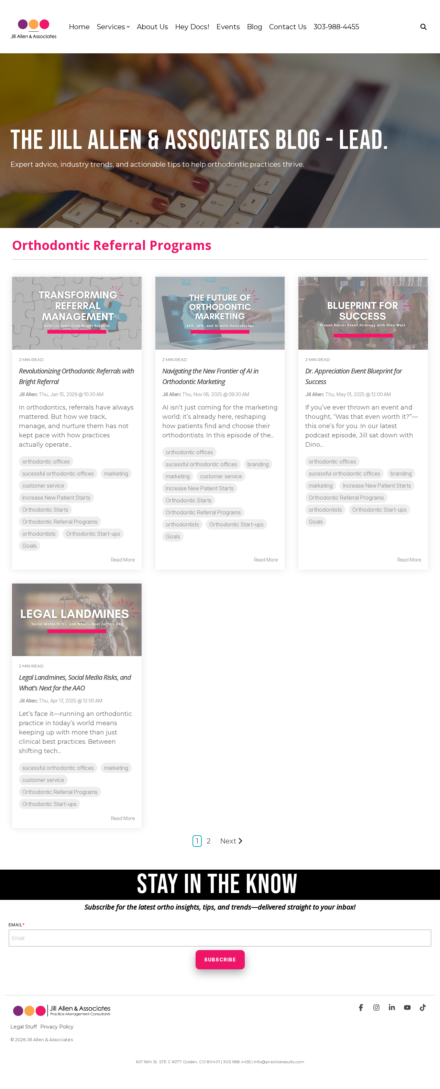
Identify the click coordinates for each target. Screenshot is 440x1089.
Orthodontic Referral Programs (60, 521)
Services (111, 27)
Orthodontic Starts (45, 509)
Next (228, 841)
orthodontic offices (46, 461)
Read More (123, 560)
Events (228, 27)
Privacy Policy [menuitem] (57, 1027)
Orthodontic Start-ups (93, 533)
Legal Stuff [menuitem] (23, 1027)
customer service (43, 485)
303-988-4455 (336, 27)
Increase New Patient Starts (56, 497)
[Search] (423, 27)
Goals (29, 545)
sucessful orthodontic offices (58, 473)
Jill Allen (27, 394)
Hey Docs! (192, 27)
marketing (116, 473)
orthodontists (39, 533)
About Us (152, 27)
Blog (254, 27)
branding (258, 464)
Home (79, 27)
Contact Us (288, 27)
